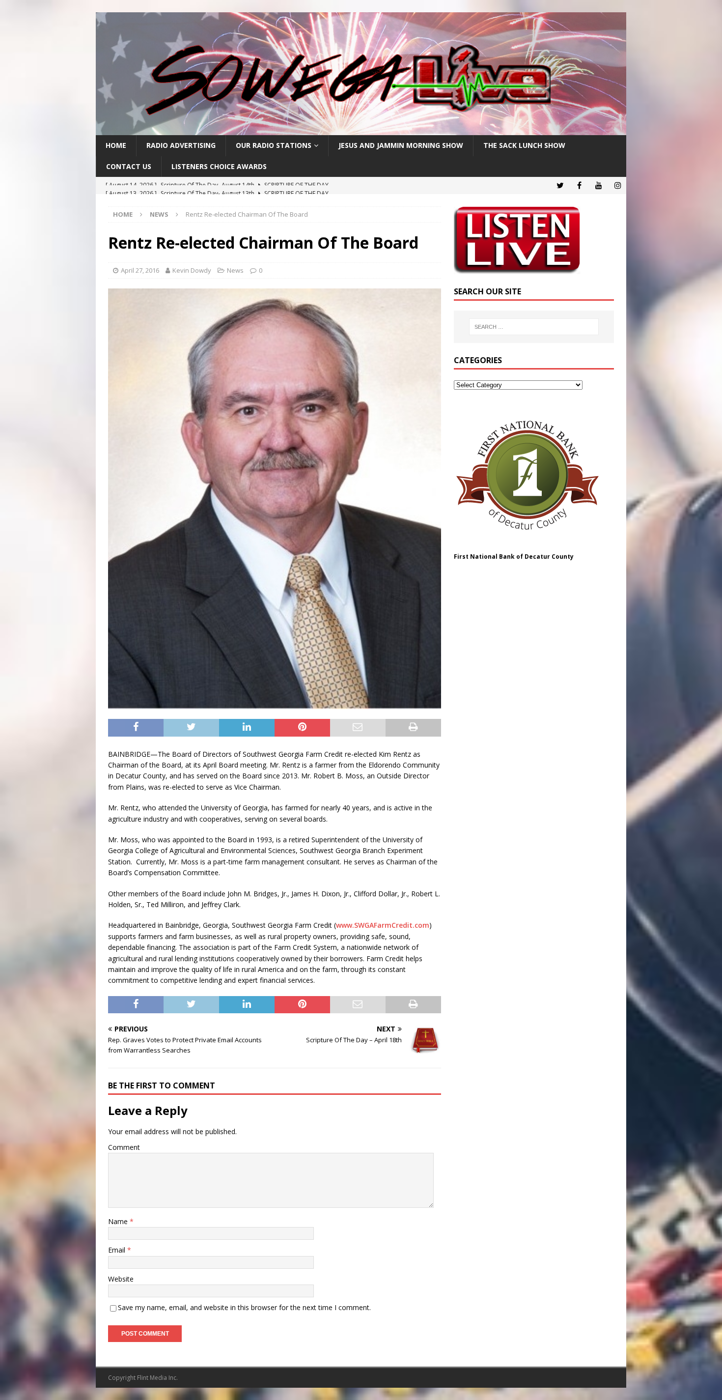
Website (121, 1279)
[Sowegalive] (361, 129)
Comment (124, 1147)
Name (119, 1221)
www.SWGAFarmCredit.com (382, 925)
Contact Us (128, 166)
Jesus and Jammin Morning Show (400, 145)
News (235, 270)
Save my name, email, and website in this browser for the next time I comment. (244, 1307)
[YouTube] (598, 185)
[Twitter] (560, 185)
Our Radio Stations (273, 145)
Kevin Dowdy (191, 270)
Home (116, 145)
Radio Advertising (181, 145)
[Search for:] (534, 326)
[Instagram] (617, 185)
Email (117, 1250)
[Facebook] (579, 185)
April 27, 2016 (140, 270)
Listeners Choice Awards (219, 166)
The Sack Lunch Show (524, 145)
